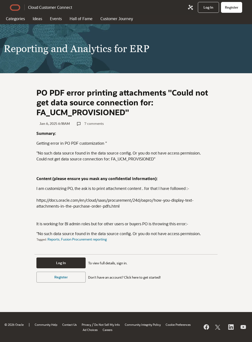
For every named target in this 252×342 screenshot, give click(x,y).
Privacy (86, 325)
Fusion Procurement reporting (84, 239)
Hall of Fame (81, 18)
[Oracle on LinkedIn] (230, 327)
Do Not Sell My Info (107, 325)
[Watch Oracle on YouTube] (243, 327)
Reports (53, 239)
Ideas (37, 18)
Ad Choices (90, 330)
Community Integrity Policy (143, 325)
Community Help (46, 325)
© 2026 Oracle (14, 325)
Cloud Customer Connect (50, 7)
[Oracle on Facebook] (206, 327)
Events (56, 18)
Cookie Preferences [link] (178, 325)
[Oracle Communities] (190, 7)
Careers (107, 330)
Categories (15, 18)
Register (61, 277)
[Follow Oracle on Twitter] (218, 327)
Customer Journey (116, 18)
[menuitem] (208, 7)
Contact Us (69, 325)
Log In (61, 262)
